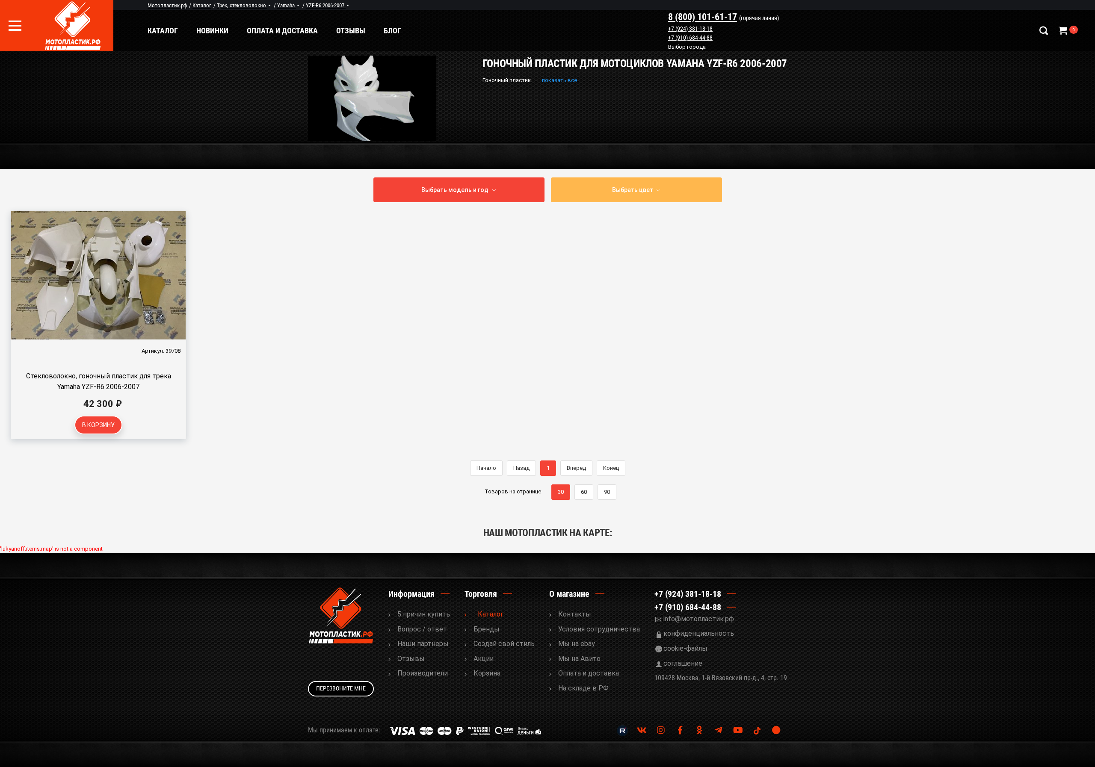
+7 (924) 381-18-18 (690, 28)
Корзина (487, 673)
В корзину (98, 425)
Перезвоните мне (341, 688)
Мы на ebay (576, 644)
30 (561, 492)
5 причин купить (423, 614)
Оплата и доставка (282, 30)
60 (584, 492)
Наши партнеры (423, 644)
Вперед (576, 468)
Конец (611, 468)
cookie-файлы (685, 648)
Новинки (212, 30)
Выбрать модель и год (454, 189)
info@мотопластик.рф (698, 619)
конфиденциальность (698, 633)
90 (607, 492)
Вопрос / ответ (422, 629)
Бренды (487, 629)
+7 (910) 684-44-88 (690, 37)
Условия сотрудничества (599, 629)
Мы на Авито (579, 659)
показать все (559, 80)
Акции (484, 659)
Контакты (574, 614)
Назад (521, 468)
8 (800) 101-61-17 (702, 17)
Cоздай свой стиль (504, 644)
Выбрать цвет (632, 189)
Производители (422, 673)
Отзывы (350, 30)
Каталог (163, 30)
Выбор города (687, 47)
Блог (392, 30)
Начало (486, 468)
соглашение (682, 663)
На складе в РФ (583, 688)
